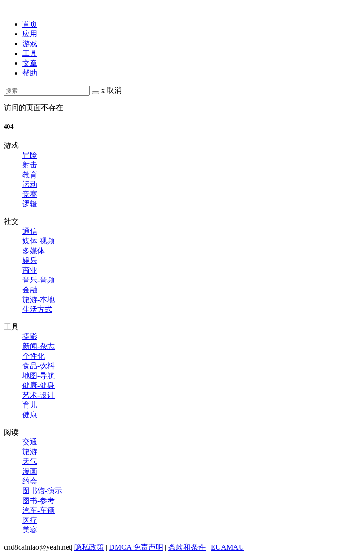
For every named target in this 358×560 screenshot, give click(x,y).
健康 (29, 415)
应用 (29, 34)
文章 (29, 63)
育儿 (29, 405)
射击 (29, 165)
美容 (29, 530)
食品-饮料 (38, 366)
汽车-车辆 (38, 510)
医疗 (29, 520)
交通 (29, 442)
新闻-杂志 (38, 346)
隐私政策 (89, 547)
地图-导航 (38, 376)
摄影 (29, 336)
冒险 (29, 155)
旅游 (29, 452)
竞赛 (29, 194)
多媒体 (33, 251)
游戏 (29, 44)
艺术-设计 (38, 395)
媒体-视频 (38, 241)
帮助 (29, 73)
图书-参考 (38, 501)
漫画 (29, 471)
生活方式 (37, 309)
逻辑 (29, 204)
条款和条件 (187, 547)
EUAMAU (227, 547)
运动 (29, 184)
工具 (29, 53)
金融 (29, 290)
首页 (29, 24)
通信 (29, 231)
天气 (29, 461)
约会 (29, 481)
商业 (29, 270)
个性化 (33, 356)
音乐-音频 (38, 280)
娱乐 (29, 260)
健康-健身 (38, 385)
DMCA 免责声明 (136, 547)
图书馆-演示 (42, 491)
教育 (29, 175)
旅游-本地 (38, 300)
